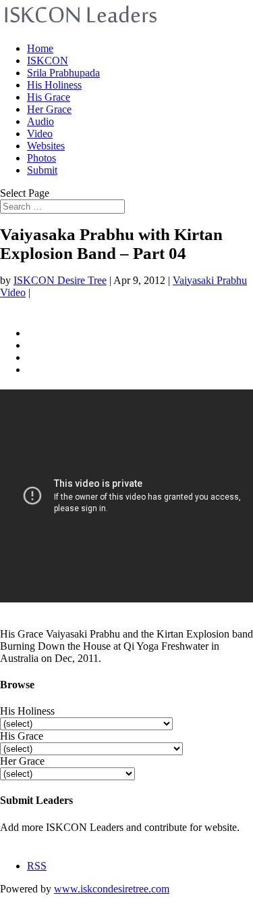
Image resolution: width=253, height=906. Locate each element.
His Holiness (54, 85)
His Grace (48, 97)
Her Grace (49, 109)
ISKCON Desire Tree (60, 280)
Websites (46, 145)
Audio (40, 121)
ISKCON (47, 60)
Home (40, 48)
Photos (41, 158)
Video (40, 133)
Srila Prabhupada (63, 72)
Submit (42, 170)
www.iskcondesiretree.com (111, 889)
